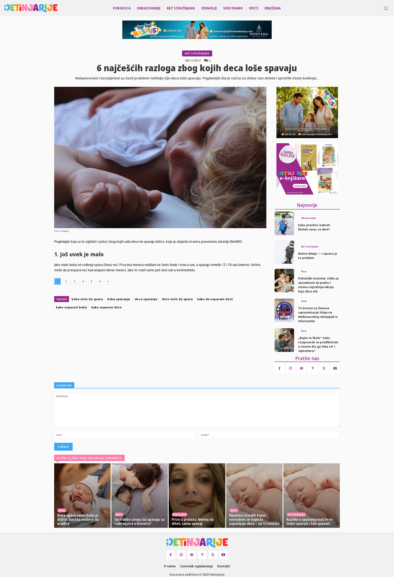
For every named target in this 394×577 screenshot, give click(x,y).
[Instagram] (290, 368)
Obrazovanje (308, 218)
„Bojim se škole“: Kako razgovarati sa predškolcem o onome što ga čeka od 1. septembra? (318, 344)
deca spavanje (146, 299)
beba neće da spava (87, 299)
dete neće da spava (177, 299)
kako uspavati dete (106, 307)
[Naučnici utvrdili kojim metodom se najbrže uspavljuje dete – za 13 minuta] (254, 495)
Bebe (62, 510)
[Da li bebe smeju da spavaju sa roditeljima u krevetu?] (139, 495)
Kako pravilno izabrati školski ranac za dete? (314, 227)
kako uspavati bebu (71, 307)
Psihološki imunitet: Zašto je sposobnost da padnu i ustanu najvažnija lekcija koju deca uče (318, 284)
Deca (304, 271)
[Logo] (5, 8)
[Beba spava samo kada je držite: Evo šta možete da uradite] (82, 495)
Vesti (304, 301)
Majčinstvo (179, 514)
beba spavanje (118, 299)
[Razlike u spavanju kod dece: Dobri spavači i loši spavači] (311, 495)
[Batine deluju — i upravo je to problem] (284, 252)
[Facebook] (159, 322)
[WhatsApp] (187, 322)
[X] (169, 322)
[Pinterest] (178, 322)
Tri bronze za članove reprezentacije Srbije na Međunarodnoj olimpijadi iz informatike (318, 314)
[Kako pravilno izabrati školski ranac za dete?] (284, 223)
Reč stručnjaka (197, 53)
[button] (386, 8)
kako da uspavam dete (215, 299)
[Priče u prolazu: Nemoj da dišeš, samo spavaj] (197, 495)
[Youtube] (334, 368)
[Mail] (301, 368)
